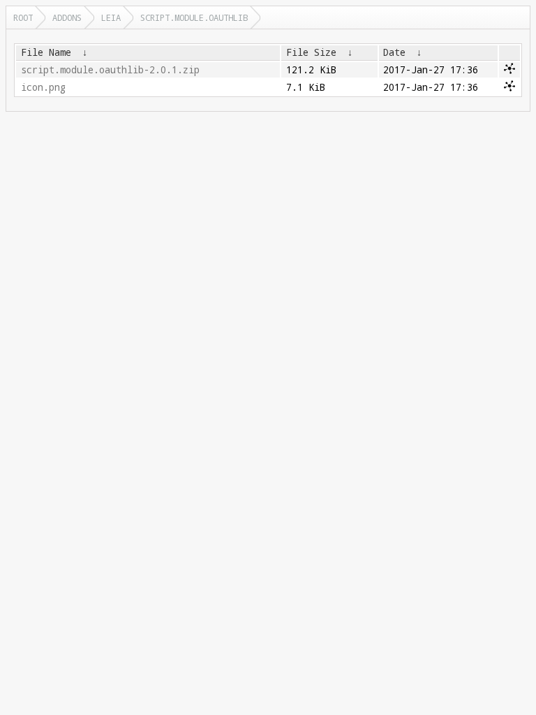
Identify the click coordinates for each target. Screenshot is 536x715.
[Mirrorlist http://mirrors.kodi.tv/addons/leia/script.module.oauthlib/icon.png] (509, 88)
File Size (311, 52)
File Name (46, 52)
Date (394, 52)
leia (111, 17)
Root (23, 17)
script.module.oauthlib (194, 17)
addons (67, 17)
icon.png (43, 87)
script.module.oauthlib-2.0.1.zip (110, 70)
